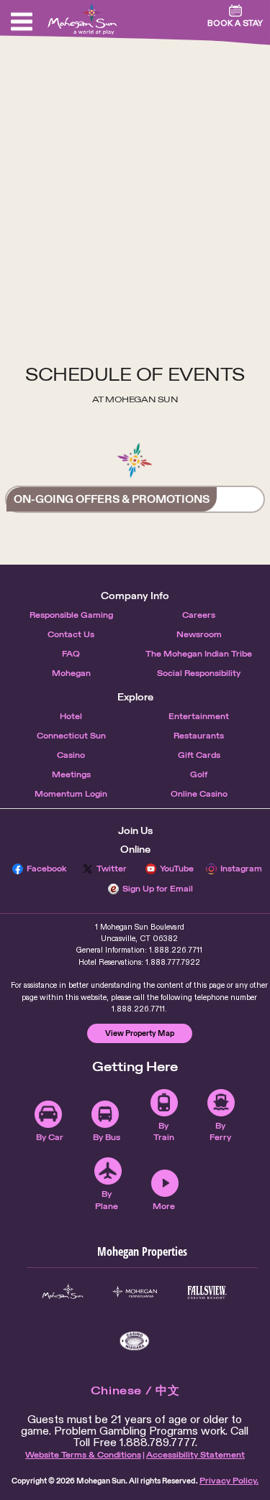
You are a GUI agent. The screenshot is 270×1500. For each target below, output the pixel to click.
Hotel (71, 716)
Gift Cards (199, 755)
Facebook (47, 869)
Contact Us (71, 634)
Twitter (111, 869)
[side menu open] (21, 21)
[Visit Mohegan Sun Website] (62, 1292)
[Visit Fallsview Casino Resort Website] (206, 1292)
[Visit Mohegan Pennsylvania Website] (134, 1292)
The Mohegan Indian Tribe (198, 654)
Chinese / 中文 (135, 1390)
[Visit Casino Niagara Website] (134, 1341)
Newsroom (199, 634)
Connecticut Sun (71, 736)
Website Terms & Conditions (83, 1455)
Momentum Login (71, 794)
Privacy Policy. (228, 1481)
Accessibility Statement (195, 1455)
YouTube (177, 869)
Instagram (241, 869)
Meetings (71, 774)
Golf (198, 774)
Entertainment (198, 716)
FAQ (71, 654)
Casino (71, 755)
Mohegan (71, 673)
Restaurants (199, 736)
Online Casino (199, 794)
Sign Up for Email (157, 889)
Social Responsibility (198, 673)
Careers (198, 615)
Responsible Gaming (71, 615)
